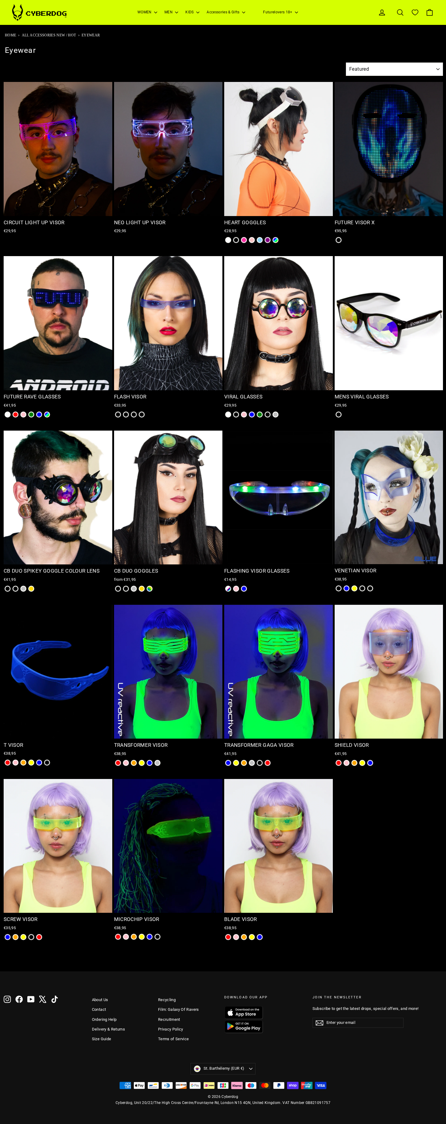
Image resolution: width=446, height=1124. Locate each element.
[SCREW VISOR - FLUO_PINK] (31, 937)
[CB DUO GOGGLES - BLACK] (118, 588)
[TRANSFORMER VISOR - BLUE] (149, 763)
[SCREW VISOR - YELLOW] (23, 937)
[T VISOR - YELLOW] (31, 762)
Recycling (167, 999)
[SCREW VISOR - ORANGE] (15, 937)
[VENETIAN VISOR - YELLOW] (354, 588)
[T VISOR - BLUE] (39, 762)
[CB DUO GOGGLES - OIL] (126, 588)
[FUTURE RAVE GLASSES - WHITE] (7, 414)
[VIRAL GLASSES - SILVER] (275, 414)
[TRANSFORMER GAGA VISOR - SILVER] (252, 763)
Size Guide (101, 1039)
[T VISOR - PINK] (15, 762)
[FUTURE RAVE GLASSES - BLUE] (39, 414)
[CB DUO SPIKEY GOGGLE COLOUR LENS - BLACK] (7, 588)
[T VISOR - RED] (7, 762)
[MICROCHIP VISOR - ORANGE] (134, 936)
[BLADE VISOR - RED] (228, 937)
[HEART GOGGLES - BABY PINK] (252, 240)
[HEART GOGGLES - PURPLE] (267, 240)
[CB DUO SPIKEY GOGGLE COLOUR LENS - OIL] (15, 588)
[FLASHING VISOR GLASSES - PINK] (236, 588)
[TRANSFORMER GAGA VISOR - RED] (267, 763)
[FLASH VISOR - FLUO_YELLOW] (126, 414)
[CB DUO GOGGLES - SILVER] (134, 588)
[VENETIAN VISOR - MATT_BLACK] (338, 588)
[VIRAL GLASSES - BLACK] (236, 414)
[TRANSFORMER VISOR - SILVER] (157, 763)
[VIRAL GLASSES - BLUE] (252, 414)
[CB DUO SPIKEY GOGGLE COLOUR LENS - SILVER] (23, 588)
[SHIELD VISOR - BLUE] (370, 763)
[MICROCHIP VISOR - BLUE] (149, 936)
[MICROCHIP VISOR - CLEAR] (157, 936)
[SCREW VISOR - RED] (39, 937)
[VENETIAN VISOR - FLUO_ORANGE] (362, 588)
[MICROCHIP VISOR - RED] (118, 936)
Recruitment (169, 1019)
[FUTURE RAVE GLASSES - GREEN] (31, 414)
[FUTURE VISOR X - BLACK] (338, 240)
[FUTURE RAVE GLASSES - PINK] (23, 414)
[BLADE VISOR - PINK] (236, 937)
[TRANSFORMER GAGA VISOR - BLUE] (228, 763)
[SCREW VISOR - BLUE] (7, 937)
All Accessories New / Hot (49, 35)
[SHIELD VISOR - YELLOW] (362, 763)
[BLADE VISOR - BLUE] (259, 937)
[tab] (49, 212)
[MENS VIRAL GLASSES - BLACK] (338, 414)
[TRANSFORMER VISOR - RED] (118, 763)
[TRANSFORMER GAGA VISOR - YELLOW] (236, 763)
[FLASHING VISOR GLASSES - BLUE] (244, 588)
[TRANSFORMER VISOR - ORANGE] (134, 763)
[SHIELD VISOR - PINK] (346, 763)
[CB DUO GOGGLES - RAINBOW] (149, 588)
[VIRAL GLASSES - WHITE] (228, 414)
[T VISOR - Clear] (47, 762)
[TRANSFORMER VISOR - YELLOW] (141, 763)
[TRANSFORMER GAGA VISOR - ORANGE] (244, 763)
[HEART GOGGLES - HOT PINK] (244, 240)
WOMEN (145, 12)
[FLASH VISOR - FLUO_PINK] (141, 414)
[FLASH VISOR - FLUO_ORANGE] (118, 414)
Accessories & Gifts (224, 12)
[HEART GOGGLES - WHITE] (228, 240)
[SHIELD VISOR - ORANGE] (354, 763)
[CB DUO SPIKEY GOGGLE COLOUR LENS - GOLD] (31, 588)
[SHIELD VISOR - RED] (338, 763)
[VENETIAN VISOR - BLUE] (346, 588)
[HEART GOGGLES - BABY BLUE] (259, 240)
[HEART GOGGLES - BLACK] (236, 240)
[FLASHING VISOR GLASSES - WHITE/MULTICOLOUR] (228, 588)
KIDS (190, 12)
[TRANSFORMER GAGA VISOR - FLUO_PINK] (259, 763)
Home (10, 35)
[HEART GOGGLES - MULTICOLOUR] (275, 240)
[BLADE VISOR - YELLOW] (252, 937)
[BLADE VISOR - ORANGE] (244, 937)
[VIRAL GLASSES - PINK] (244, 414)
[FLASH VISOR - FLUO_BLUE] (134, 414)
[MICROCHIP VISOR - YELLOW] (141, 936)
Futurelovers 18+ (278, 12)
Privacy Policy (170, 1029)
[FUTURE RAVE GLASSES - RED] (15, 414)
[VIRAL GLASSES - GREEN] (259, 414)
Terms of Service (173, 1039)
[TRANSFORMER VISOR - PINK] (126, 763)
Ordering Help (104, 1019)
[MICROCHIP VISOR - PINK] (126, 936)
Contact (99, 1009)
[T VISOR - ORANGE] (23, 762)
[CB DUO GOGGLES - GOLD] (141, 588)
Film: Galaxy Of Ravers (178, 1009)
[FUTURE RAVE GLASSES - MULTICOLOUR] (47, 414)
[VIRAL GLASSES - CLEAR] (267, 414)
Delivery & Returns (108, 1029)
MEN (169, 12)
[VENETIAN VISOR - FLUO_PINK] (370, 588)
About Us (100, 999)
